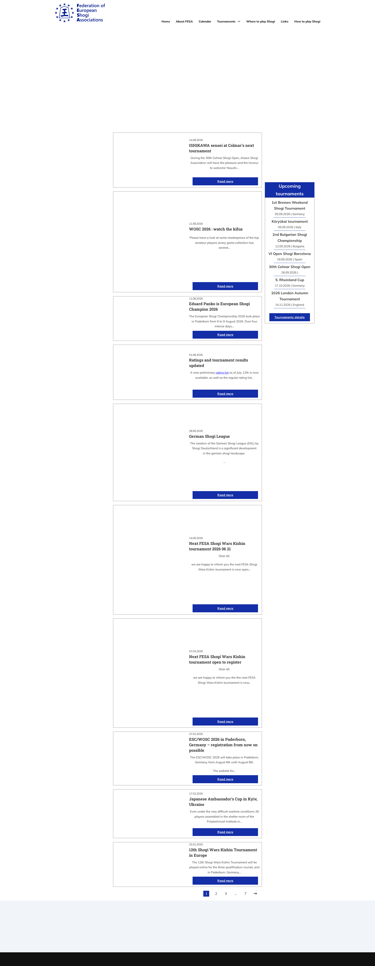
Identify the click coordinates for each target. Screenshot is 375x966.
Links (284, 21)
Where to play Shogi (260, 21)
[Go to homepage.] (80, 13)
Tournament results (260, 928)
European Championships (260, 933)
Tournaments (226, 21)
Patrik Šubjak (201, 959)
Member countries (187, 933)
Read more (225, 181)
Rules (187, 938)
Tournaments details (289, 317)
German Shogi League (209, 436)
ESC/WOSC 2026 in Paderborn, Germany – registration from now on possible (223, 745)
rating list (222, 372)
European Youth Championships (260, 938)
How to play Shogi (307, 21)
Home (166, 21)
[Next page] (255, 894)
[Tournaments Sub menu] (239, 21)
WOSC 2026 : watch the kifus (216, 228)
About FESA (184, 21)
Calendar (205, 21)
